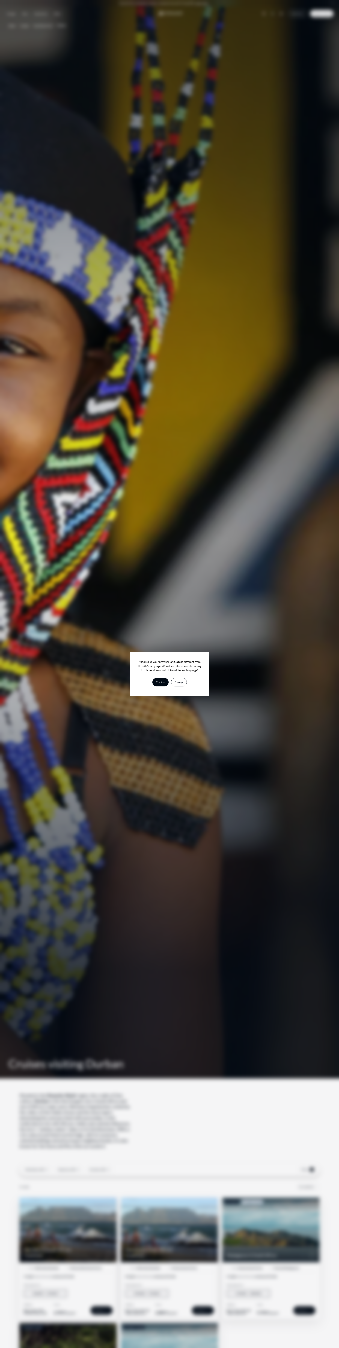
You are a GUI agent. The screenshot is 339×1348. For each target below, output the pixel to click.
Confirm (160, 682)
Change (179, 682)
